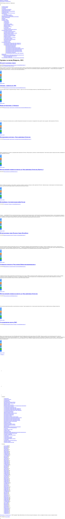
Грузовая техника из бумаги (9, 406)
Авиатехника (6, 398)
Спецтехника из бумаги (8, 436)
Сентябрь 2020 (6, 501)
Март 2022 (6, 485)
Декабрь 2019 (6, 508)
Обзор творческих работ (8, 171)
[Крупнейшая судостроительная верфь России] (7, 213)
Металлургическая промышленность (10, 427)
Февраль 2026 (6, 451)
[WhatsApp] (32, 80)
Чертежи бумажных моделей (9, 442)
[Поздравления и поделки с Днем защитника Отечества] (7, 150)
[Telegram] (32, 78)
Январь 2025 (6, 461)
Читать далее (2, 83)
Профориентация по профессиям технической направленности (15, 432)
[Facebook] (32, 71)
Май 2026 (5, 448)
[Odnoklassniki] (32, 75)
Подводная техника (7, 431)
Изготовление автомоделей (9, 414)
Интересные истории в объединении (10, 421)
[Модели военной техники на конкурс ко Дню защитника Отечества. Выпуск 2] (7, 183)
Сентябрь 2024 (6, 464)
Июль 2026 (6, 446)
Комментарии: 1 (23, 87)
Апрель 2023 (6, 476)
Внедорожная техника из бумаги (9, 402)
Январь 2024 (6, 471)
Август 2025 (6, 455)
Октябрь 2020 (6, 500)
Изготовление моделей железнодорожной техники (13, 417)
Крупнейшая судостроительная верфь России (12, 202)
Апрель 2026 (6, 449)
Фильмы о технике (12, 204)
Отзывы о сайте (7, 430)
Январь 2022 (6, 487)
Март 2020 (6, 506)
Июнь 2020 (6, 504)
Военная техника (7, 403)
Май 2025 (5, 457)
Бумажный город (7, 401)
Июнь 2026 (6, 447)
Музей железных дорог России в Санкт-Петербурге (14, 233)
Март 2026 (6, 450)
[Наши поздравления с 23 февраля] (7, 119)
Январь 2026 (6, 452)
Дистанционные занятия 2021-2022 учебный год (12, 408)
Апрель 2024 (6, 468)
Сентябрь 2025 (6, 454)
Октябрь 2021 (6, 490)
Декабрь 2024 (6, 462)
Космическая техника (8, 423)
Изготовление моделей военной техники (11, 416)
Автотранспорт (6, 400)
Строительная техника (8, 437)
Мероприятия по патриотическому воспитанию (12, 87)
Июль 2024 (6, 465)
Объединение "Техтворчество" (5, 1)
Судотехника (6, 204)
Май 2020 (5, 505)
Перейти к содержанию (4, 0)
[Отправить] (32, 81)
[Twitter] (32, 73)
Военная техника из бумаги (9, 404)
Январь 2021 (6, 497)
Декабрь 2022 (6, 480)
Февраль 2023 (6, 478)
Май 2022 (5, 484)
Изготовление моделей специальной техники (12, 419)
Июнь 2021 (6, 493)
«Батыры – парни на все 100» (8, 85)
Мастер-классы (6, 425)
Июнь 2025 (6, 456)
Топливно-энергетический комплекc (10, 440)
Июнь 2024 (6, 466)
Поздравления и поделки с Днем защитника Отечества (15, 137)
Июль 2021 (6, 492)
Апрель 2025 (6, 458)
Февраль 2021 (6, 496)
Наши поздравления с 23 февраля (9, 105)
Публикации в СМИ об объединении (10, 433)
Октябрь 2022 (6, 482)
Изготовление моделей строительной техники (12, 420)
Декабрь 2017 (6, 510)
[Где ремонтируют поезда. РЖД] (7, 334)
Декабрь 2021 (6, 488)
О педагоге (6, 428)
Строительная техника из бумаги (9, 438)
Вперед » (2, 354)
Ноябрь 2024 (6, 463)
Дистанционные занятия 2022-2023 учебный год (12, 409)
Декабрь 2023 (6, 472)
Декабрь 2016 (6, 511)
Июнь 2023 (6, 475)
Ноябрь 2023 (6, 473)
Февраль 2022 (6, 486)
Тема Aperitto (7, 516)
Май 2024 (5, 467)
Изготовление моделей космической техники (12, 418)
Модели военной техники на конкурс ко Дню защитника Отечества (19, 293)
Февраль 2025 (6, 460)
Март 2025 (6, 459)
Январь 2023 (6, 479)
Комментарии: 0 (22, 324)
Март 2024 (6, 469)
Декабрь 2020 (6, 498)
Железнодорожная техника (8, 235)
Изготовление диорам (8, 415)
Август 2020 (6, 502)
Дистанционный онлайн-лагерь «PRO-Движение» (13, 410)
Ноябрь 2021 (6, 489)
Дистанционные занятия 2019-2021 (10, 407)
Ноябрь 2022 (6, 481)
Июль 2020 (6, 503)
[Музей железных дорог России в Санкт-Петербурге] (7, 244)
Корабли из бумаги (7, 422)
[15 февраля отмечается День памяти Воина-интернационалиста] (7, 274)
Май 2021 (5, 494)
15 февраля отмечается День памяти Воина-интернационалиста (17, 264)
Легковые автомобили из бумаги (9, 424)
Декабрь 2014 (6, 513)
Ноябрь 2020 (6, 499)
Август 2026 (6, 445)
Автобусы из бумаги (7, 399)
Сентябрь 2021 (6, 491)
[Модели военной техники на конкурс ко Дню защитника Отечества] (7, 304)
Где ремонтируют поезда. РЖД (8, 322)
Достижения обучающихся (8, 411)
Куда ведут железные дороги (8, 63)
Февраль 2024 (6, 470)
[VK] (32, 76)
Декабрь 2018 (6, 509)
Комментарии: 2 (28, 139)
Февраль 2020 (6, 507)
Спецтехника (6, 435)
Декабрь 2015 (6, 512)
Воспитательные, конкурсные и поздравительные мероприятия (15, 107)
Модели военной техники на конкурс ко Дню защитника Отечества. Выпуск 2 (21, 169)
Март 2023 (6, 477)
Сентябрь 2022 (6, 483)
